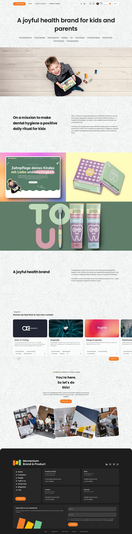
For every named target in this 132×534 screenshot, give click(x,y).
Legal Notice (54, 531)
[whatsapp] (117, 464)
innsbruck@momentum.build (53, 479)
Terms (45, 531)
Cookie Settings (84, 531)
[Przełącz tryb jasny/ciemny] (83, 3)
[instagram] (110, 464)
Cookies (74, 531)
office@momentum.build (90, 497)
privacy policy (109, 520)
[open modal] (90, 4)
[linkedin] (106, 464)
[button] (116, 3)
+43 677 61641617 (49, 481)
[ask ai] (93, 4)
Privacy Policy (65, 531)
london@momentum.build (52, 497)
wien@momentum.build (90, 479)
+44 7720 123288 (49, 499)
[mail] (113, 464)
